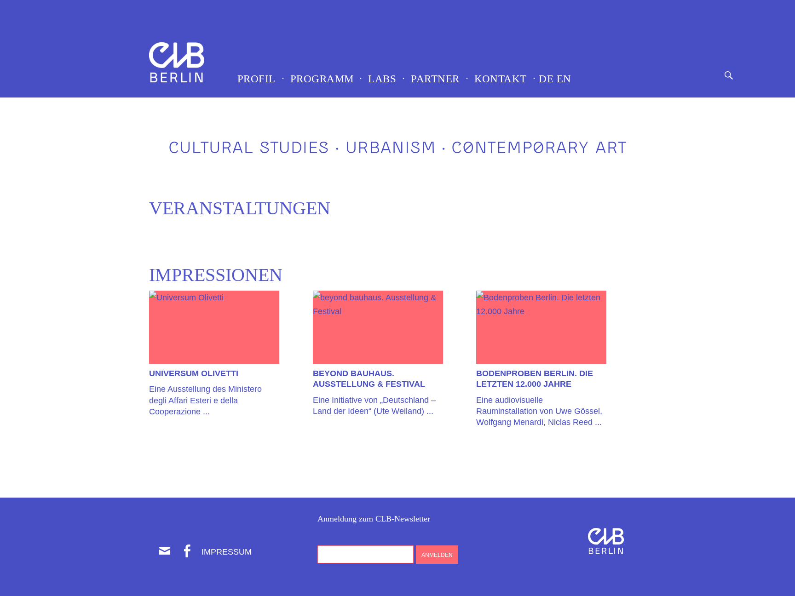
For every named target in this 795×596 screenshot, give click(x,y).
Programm (322, 79)
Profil (256, 79)
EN (562, 79)
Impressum (227, 551)
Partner (435, 79)
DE (544, 79)
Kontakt (500, 79)
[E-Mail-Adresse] (164, 551)
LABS (382, 79)
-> (214, 300)
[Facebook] (186, 551)
